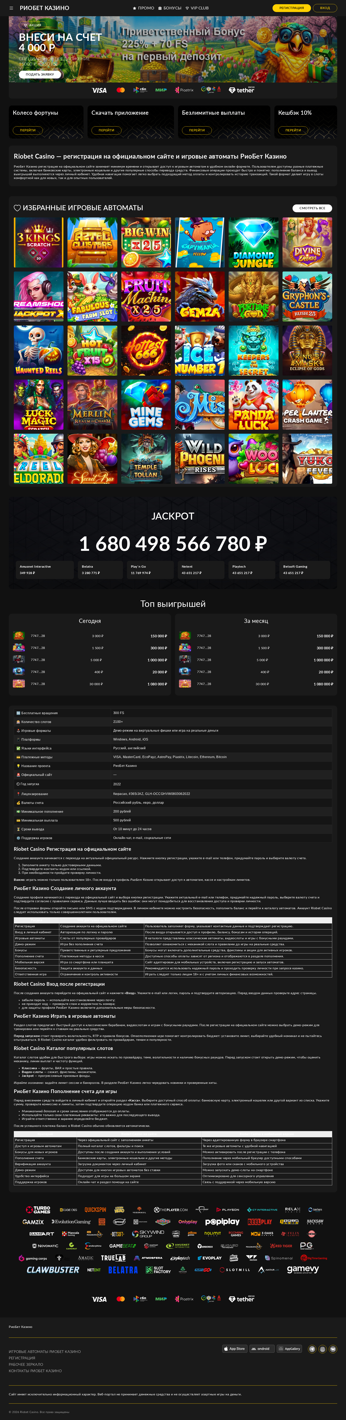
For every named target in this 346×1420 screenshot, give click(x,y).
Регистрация (292, 8)
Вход (325, 8)
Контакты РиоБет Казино (35, 1371)
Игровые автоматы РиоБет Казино (45, 1352)
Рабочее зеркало (26, 1365)
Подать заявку (40, 74)
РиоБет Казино (44, 8)
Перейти (28, 130)
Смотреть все (312, 208)
